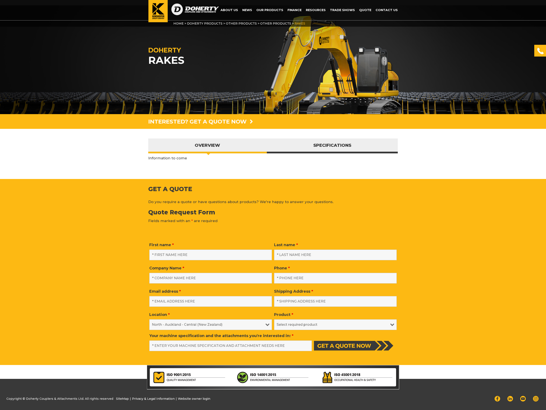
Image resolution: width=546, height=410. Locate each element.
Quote (365, 10)
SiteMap (122, 399)
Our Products (269, 10)
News (247, 10)
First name (161, 245)
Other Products (241, 23)
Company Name (166, 268)
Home (178, 23)
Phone (282, 268)
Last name (286, 245)
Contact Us (387, 10)
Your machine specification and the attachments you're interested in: (221, 336)
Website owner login (194, 399)
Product (283, 315)
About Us (229, 10)
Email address (165, 291)
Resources (316, 10)
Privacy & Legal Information (153, 399)
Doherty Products (204, 23)
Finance (295, 10)
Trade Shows (342, 10)
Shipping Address (293, 291)
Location (159, 315)
